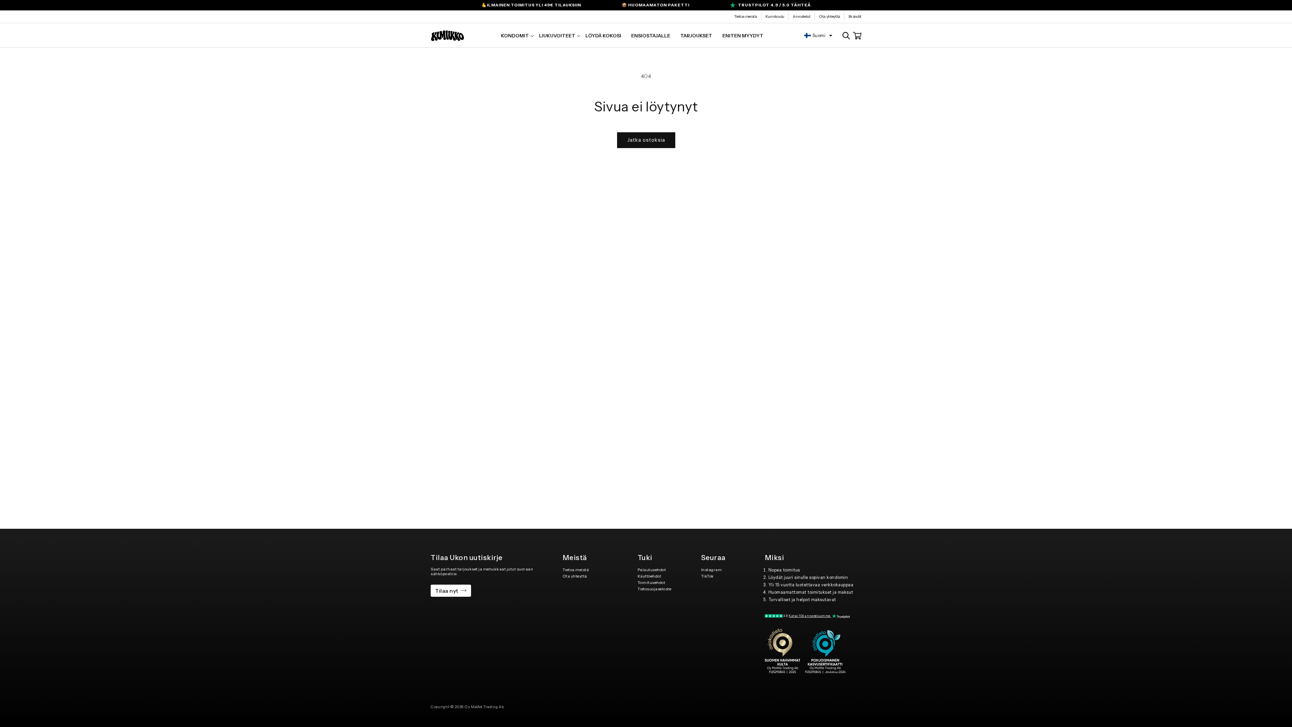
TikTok (707, 576)
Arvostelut (802, 16)
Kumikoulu (774, 16)
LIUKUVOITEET (557, 36)
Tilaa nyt (446, 590)
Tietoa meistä (745, 16)
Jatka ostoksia (646, 140)
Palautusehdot (652, 569)
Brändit (855, 16)
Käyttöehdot (649, 576)
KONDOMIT (515, 36)
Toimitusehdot (652, 582)
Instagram (711, 569)
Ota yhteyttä (829, 16)
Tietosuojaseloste (655, 588)
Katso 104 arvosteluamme (810, 616)
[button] (515, 35)
